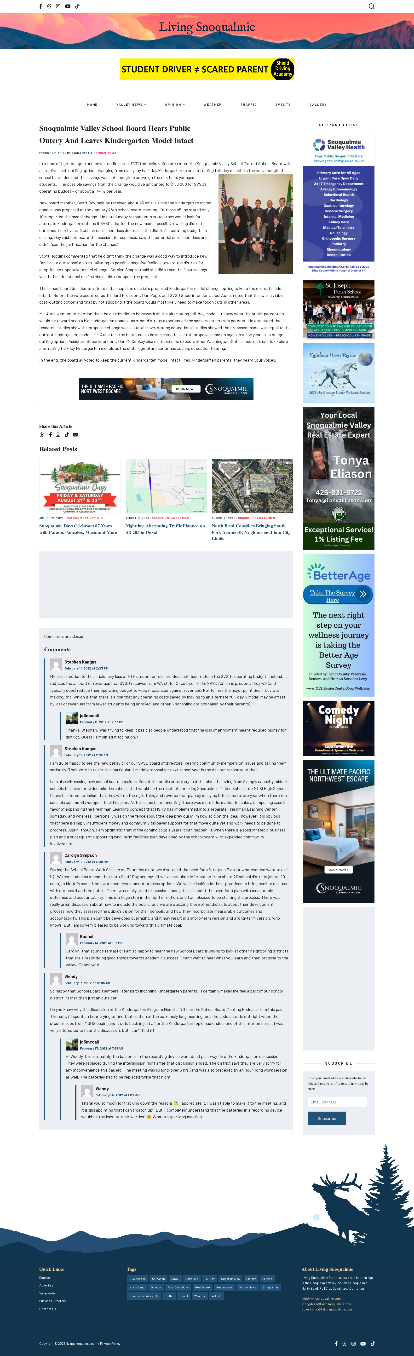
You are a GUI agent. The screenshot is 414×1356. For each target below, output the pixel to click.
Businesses (138, 1278)
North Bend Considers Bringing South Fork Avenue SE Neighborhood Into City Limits (251, 532)
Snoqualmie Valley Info (85, 517)
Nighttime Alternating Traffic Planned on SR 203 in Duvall (165, 528)
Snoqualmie (271, 1287)
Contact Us (47, 1309)
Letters (267, 1278)
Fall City (210, 1278)
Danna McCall (82, 153)
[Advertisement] (166, 585)
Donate (44, 1277)
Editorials (192, 1278)
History (251, 1278)
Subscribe (327, 1118)
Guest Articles (230, 1278)
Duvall (175, 1278)
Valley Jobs (47, 1293)
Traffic (249, 104)
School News (106, 153)
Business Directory (52, 1301)
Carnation (158, 1278)
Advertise (46, 1285)
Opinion (173, 104)
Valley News (129, 104)
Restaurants (224, 1287)
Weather (213, 104)
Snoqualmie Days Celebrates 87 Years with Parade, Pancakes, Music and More (78, 528)
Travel (184, 1296)
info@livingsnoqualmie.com (321, 1298)
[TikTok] (68, 435)
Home (92, 104)
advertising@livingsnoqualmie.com (327, 1309)
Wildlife (216, 1296)
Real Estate (202, 1287)
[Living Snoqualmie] (207, 28)
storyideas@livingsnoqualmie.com (326, 1304)
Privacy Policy (110, 1343)
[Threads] (43, 435)
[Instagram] (59, 435)
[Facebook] (51, 435)
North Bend (137, 1287)
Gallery (318, 104)
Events (283, 104)
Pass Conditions (178, 1287)
